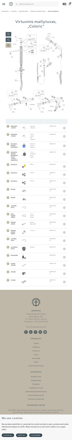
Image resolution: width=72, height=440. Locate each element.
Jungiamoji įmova (14, 247)
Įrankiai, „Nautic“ (13, 264)
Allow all (8, 435)
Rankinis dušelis (13, 223)
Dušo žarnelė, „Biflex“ (13, 215)
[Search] (16, 4)
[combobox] (39, 4)
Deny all (21, 435)
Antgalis (13, 271)
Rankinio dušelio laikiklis (13, 232)
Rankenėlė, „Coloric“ (14, 126)
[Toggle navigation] (4, 4)
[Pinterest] (35, 332)
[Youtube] (45, 332)
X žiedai (13, 280)
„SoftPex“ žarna (14, 206)
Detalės (13, 189)
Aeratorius (14, 164)
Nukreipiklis (14, 255)
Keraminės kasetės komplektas (14, 145)
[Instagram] (40, 332)
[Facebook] (26, 332)
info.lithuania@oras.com (36, 327)
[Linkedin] (31, 332)
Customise (35, 435)
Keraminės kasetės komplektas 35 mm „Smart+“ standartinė (14, 156)
